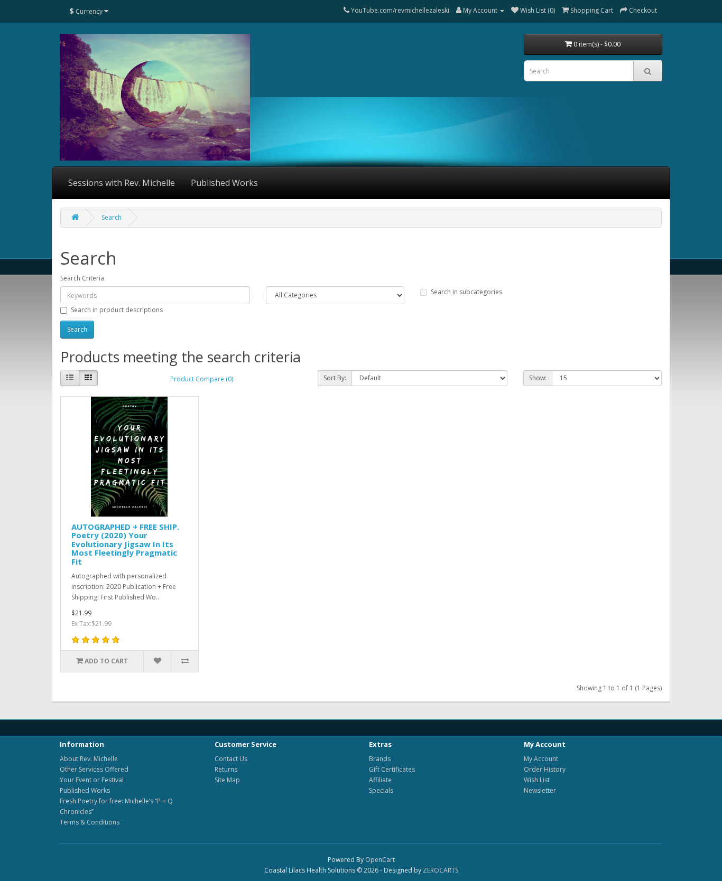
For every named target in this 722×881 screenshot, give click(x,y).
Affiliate (380, 779)
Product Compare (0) (201, 378)
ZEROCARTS (440, 870)
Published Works (224, 183)
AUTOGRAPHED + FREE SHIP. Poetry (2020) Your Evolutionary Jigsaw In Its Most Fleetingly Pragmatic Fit (125, 544)
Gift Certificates (392, 769)
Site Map (227, 779)
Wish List (537, 779)
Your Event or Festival (92, 779)
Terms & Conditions (89, 822)
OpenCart (380, 859)
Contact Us (231, 758)
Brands (380, 758)
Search (111, 217)
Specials (381, 790)
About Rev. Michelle (89, 758)
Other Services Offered (94, 769)
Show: (538, 377)
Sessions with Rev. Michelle (121, 183)
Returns (226, 769)
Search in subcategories (466, 291)
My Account (541, 758)
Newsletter (540, 790)
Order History (545, 769)
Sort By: (334, 377)
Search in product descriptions (117, 309)
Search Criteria (82, 278)
